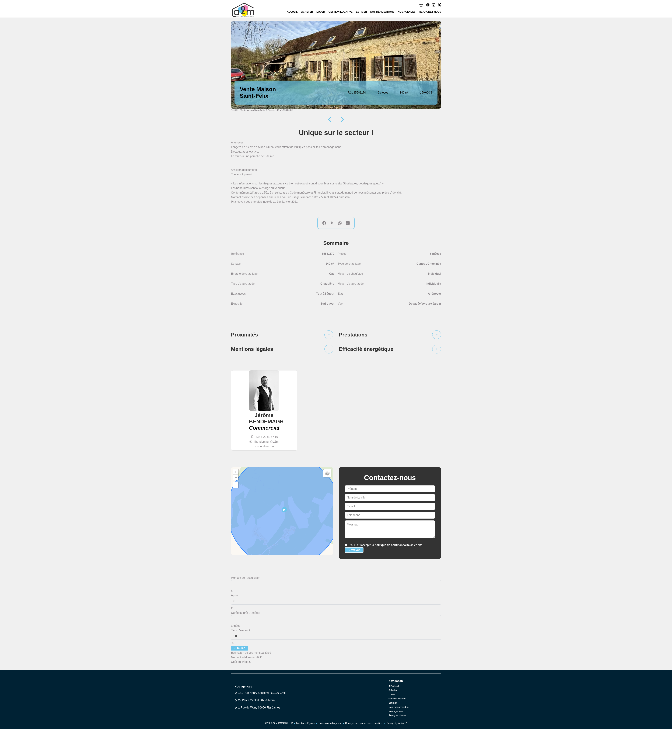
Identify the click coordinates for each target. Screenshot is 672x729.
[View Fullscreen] (235, 485)
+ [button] (236, 472)
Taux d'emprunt (240, 630)
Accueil (234, 110)
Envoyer (354, 549)
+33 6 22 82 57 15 (266, 436)
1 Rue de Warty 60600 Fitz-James (259, 707)
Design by (397, 723)
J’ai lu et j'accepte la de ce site (385, 545)
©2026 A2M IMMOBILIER (279, 723)
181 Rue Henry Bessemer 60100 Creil (262, 692)
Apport (235, 595)
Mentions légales (305, 723)
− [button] (236, 477)
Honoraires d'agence (330, 723)
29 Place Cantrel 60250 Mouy (256, 700)
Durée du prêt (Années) (245, 612)
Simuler (239, 648)
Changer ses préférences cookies (363, 723)
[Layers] (327, 473)
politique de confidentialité (392, 545)
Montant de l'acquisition (245, 577)
